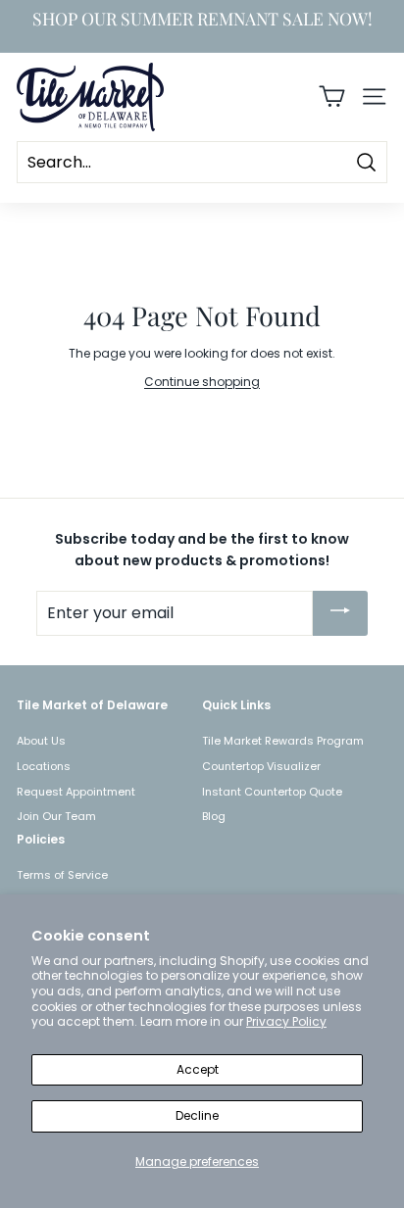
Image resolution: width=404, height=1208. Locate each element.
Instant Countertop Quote (272, 791)
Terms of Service (62, 875)
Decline (197, 1115)
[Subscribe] (340, 613)
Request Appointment (76, 791)
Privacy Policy (286, 1021)
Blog (214, 816)
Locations (44, 766)
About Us (41, 741)
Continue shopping (202, 381)
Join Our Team (56, 816)
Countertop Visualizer (261, 766)
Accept (198, 1069)
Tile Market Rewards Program (283, 741)
